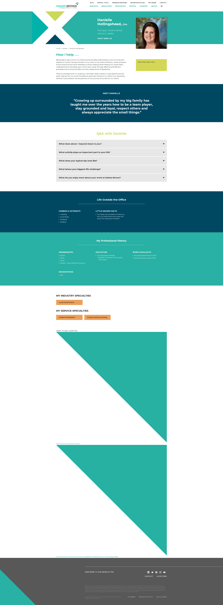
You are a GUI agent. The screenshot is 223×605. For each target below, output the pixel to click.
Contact (149, 576)
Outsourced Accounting (97, 317)
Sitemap (131, 597)
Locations (162, 576)
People (64, 48)
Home (58, 48)
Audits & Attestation (67, 317)
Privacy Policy (146, 597)
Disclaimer (161, 597)
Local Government (66, 302)
